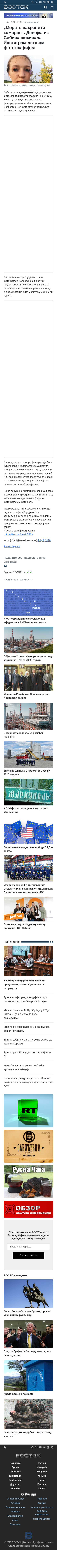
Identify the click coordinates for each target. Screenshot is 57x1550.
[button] (52, 7)
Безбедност (15, 1480)
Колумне (42, 1471)
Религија (15, 1511)
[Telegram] (52, 2)
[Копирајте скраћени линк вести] (28, 565)
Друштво (15, 1484)
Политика (15, 1471)
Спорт (41, 1488)
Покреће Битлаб (41, 1518)
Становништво (15, 1515)
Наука (42, 1480)
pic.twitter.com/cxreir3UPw (19, 534)
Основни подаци (15, 1498)
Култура (41, 1484)
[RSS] (5, 2)
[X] (36, 2)
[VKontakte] (44, 2)
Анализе (15, 1488)
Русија (8, 579)
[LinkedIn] (48, 2)
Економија (15, 1475)
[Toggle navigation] (51, 7)
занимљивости (23, 579)
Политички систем (15, 1507)
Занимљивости (31, 22)
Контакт (42, 1503)
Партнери (42, 1498)
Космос (42, 1475)
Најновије (15, 1463)
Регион (42, 1463)
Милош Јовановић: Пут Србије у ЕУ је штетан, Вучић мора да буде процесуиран (26, 1014)
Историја (15, 1503)
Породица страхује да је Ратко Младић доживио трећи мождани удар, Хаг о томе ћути (28, 1082)
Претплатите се (28, 1255)
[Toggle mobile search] (45, 7)
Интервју (42, 1467)
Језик (15, 1520)
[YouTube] (40, 2)
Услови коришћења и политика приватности (42, 1511)
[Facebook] (32, 2)
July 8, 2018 (44, 540)
